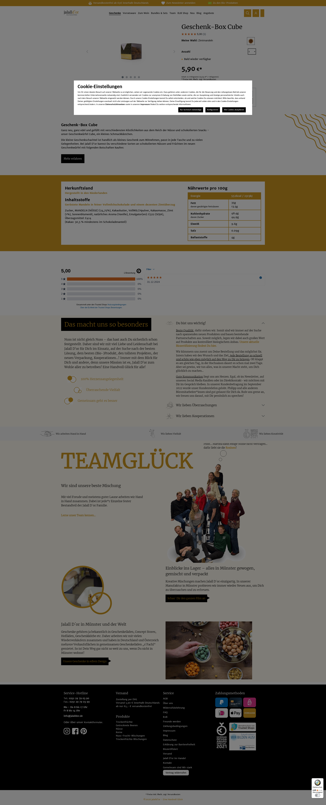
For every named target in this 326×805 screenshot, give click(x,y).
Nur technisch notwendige (190, 110)
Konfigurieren (212, 110)
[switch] (317, 795)
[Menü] (321, 779)
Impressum (145, 104)
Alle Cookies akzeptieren (234, 110)
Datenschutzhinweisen (115, 104)
